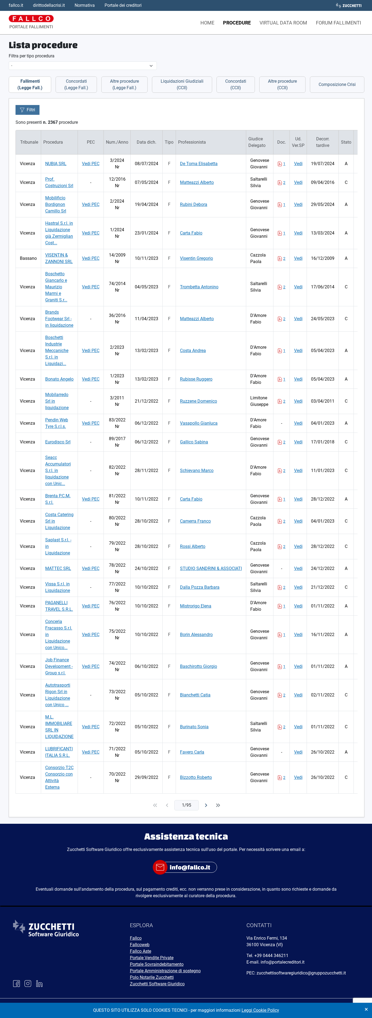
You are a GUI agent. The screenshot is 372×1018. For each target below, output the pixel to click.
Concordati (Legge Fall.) (76, 84)
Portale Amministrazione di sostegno (165, 970)
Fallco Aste (140, 951)
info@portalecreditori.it (282, 962)
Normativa (85, 5)
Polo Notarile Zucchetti (152, 977)
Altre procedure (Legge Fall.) (124, 84)
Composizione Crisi (337, 84)
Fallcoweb (140, 944)
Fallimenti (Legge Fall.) (29, 84)
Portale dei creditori (123, 5)
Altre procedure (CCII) (282, 84)
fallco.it (16, 5)
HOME (207, 23)
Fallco (136, 938)
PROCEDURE (237, 23)
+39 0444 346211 (271, 955)
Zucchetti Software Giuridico (157, 983)
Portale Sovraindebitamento (157, 964)
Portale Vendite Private (151, 957)
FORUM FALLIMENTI (338, 23)
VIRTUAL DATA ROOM (283, 23)
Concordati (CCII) (235, 84)
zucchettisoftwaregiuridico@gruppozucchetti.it (301, 973)
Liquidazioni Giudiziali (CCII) (182, 84)
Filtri (31, 109)
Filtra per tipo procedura (31, 55)
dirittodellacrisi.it (49, 5)
